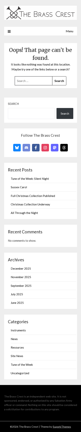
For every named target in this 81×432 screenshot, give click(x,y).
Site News (17, 356)
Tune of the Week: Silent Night (30, 178)
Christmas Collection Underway (30, 204)
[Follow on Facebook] (36, 147)
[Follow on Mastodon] (54, 147)
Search (13, 103)
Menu (69, 31)
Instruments (18, 330)
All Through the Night (24, 212)
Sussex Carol (19, 187)
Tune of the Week (22, 364)
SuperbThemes (62, 426)
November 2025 (21, 277)
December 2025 (21, 268)
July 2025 (17, 294)
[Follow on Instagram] (45, 147)
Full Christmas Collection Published (33, 195)
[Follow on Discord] (26, 147)
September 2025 (21, 285)
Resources (17, 347)
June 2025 (17, 302)
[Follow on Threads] (64, 147)
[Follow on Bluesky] (17, 147)
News (14, 339)
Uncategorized (20, 373)
